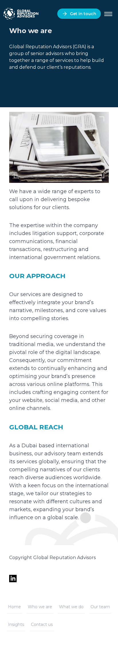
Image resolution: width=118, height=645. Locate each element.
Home (14, 606)
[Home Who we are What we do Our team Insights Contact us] (108, 14)
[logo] (20, 14)
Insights (16, 624)
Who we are (40, 606)
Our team (100, 606)
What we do (71, 606)
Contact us (42, 624)
